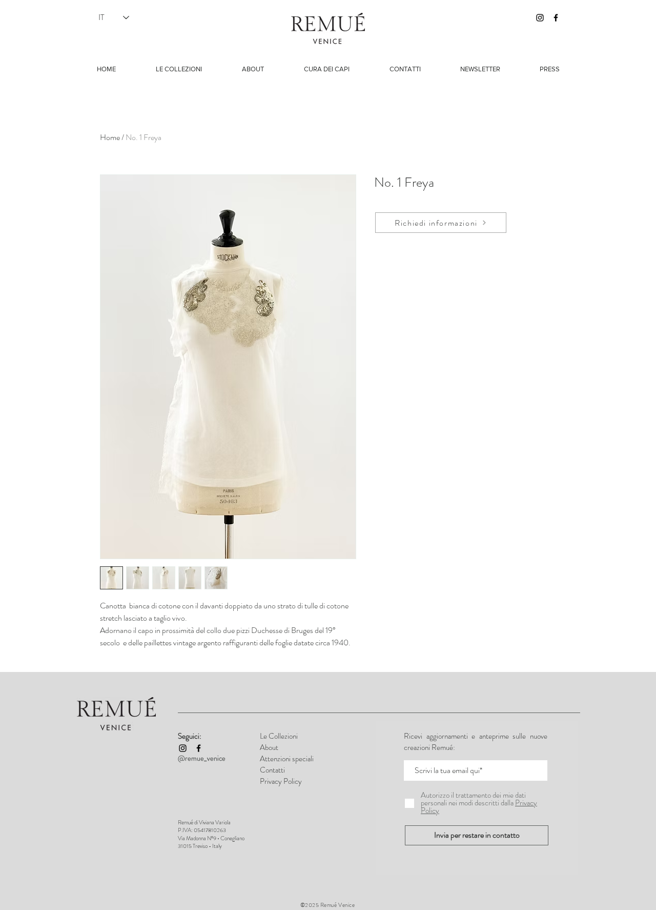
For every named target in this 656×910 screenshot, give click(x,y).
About (269, 747)
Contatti (272, 770)
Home (110, 137)
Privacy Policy (281, 781)
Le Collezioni (279, 736)
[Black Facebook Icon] (556, 18)
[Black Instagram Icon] (540, 18)
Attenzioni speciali (287, 758)
